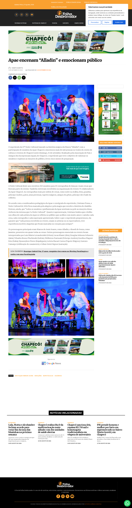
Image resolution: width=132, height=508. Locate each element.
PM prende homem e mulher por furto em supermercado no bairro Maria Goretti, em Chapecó (109, 430)
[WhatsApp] (19, 78)
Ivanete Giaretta (17, 68)
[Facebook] (16, 15)
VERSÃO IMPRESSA (104, 246)
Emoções (38, 375)
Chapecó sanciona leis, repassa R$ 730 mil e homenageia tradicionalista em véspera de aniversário (79, 430)
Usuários (58, 375)
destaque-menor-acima (24, 375)
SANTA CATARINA (103, 232)
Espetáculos (48, 375)
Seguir (119, 149)
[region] (107, 15)
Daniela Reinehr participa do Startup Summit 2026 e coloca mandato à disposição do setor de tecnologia (110, 237)
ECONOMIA (12, 422)
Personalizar (95, 22)
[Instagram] (22, 15)
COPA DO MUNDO (103, 270)
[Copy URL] (24, 78)
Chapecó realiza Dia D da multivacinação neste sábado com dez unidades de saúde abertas (51, 429)
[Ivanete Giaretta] (9, 68)
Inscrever (118, 157)
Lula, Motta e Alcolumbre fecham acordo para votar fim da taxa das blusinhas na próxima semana (21, 430)
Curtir (118, 145)
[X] (27, 15)
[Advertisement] (51, 392)
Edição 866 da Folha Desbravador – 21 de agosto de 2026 (110, 249)
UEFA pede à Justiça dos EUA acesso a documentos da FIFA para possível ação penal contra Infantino (110, 275)
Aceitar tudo (119, 22)
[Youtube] (32, 15)
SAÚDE (100, 257)
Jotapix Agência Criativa (93, 504)
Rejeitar (107, 22)
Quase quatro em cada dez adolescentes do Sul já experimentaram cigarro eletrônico (107, 261)
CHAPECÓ (41, 422)
